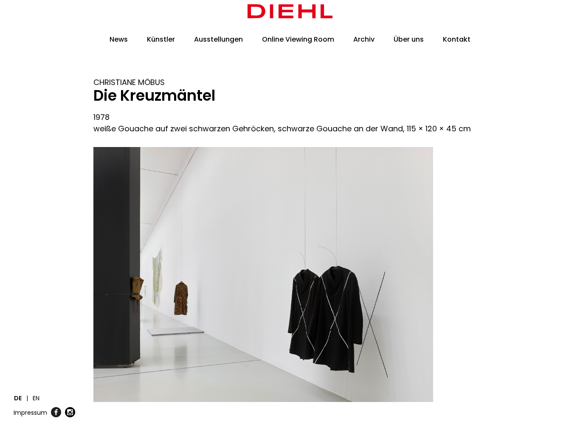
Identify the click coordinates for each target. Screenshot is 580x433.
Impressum (30, 412)
